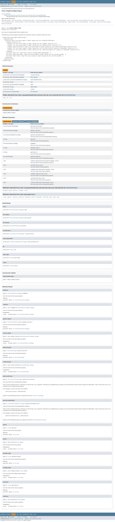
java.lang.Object (6, 14)
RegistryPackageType (61, 22)
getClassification (36, 126)
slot (10, 97)
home (4, 97)
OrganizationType (41, 22)
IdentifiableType (12, 29)
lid (31, 82)
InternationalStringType (17, 77)
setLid (32, 165)
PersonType (50, 22)
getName (33, 143)
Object (33, 194)
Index (31, 1)
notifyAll (39, 197)
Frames (19, 4)
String (11, 82)
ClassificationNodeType (42, 20)
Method (21, 6)
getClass (21, 197)
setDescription (35, 160)
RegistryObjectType (9, 112)
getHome (5, 190)
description (34, 77)
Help (35, 1)
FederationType (19, 22)
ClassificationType (72, 20)
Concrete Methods (32, 121)
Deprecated (26, 1)
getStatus (33, 152)
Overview (2, 1)
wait (50, 197)
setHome (21, 190)
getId (10, 190)
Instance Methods (18, 121)
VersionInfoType (14, 91)
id (7, 97)
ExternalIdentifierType (86, 20)
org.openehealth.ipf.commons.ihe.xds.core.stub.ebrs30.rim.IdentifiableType (25, 15)
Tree (20, 1)
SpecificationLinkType (103, 22)
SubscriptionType (7, 23)
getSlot (15, 190)
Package (8, 1)
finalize (14, 197)
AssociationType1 (17, 20)
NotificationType (30, 22)
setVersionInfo (35, 182)
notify (33, 197)
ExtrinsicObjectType (7, 22)
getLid (32, 139)
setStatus (33, 178)
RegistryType (71, 22)
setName (33, 169)
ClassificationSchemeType (57, 20)
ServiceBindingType (82, 22)
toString (45, 197)
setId (25, 190)
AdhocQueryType (6, 20)
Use (17, 1)
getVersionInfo (35, 156)
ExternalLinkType (99, 20)
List (11, 74)
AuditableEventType (28, 20)
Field (11, 6)
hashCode (27, 197)
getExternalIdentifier (37, 134)
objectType (34, 86)
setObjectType (35, 173)
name (32, 84)
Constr (16, 6)
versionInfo (34, 91)
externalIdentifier (36, 79)
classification (35, 74)
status (32, 89)
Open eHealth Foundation (16, 520)
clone (4, 197)
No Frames (24, 4)
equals (9, 197)
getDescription (35, 130)
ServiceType (92, 22)
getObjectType (35, 147)
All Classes (33, 4)
